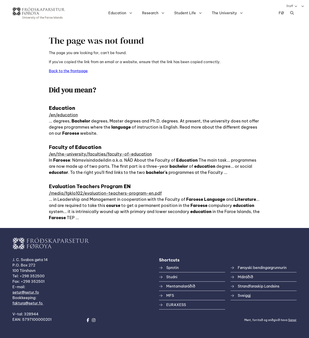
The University (224, 13)
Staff (289, 6)
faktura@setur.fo (27, 303)
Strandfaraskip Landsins (258, 286)
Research (150, 13)
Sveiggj (244, 295)
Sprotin (172, 267)
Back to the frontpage (68, 71)
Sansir (292, 320)
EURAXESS (176, 304)
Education (117, 13)
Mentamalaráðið (180, 286)
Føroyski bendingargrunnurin (262, 267)
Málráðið (245, 277)
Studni (171, 277)
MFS (170, 295)
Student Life (185, 13)
